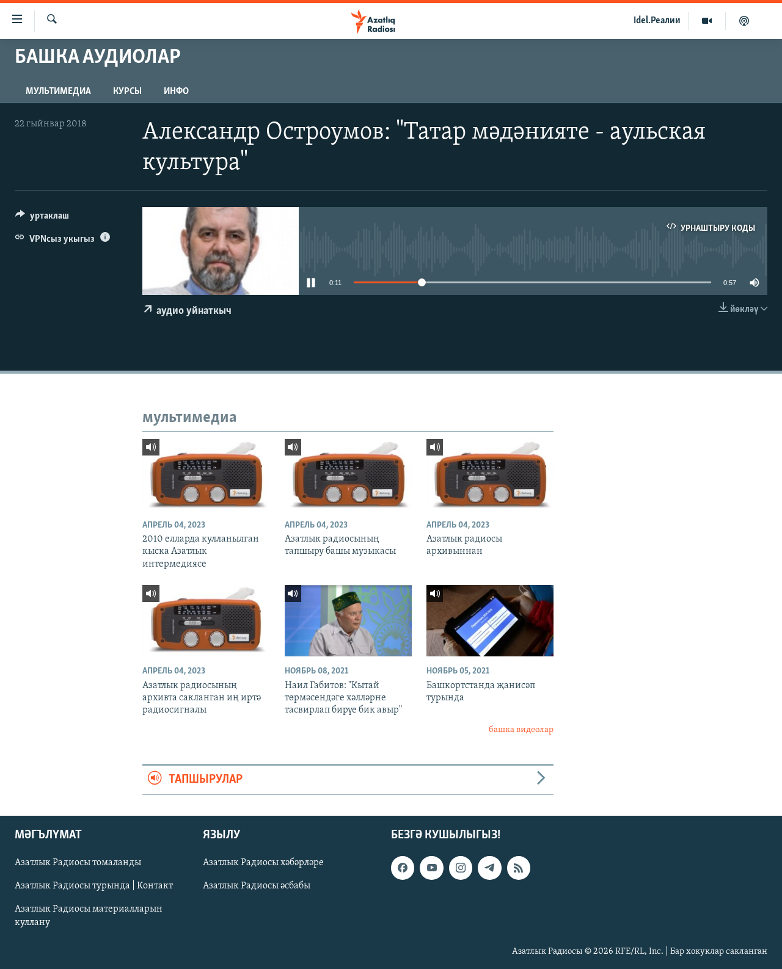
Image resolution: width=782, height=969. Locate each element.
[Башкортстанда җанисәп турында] (490, 620)
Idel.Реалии (657, 21)
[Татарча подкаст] (744, 20)
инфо (176, 91)
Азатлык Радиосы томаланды (78, 863)
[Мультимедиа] (707, 20)
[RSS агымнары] (518, 867)
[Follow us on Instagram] (460, 867)
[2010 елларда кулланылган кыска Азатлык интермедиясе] (205, 474)
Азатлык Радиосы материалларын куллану (89, 915)
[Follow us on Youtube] (431, 867)
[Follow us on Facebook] (402, 867)
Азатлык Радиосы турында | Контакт (94, 886)
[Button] (42, 218)
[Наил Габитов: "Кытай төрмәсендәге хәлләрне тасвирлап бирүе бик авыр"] (348, 620)
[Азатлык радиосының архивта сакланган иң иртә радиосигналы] (205, 620)
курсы (127, 91)
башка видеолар (521, 730)
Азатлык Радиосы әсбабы (256, 886)
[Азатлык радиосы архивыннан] (490, 474)
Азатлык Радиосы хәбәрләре (263, 863)
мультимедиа (58, 91)
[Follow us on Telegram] (489, 867)
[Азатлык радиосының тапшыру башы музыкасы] (348, 474)
